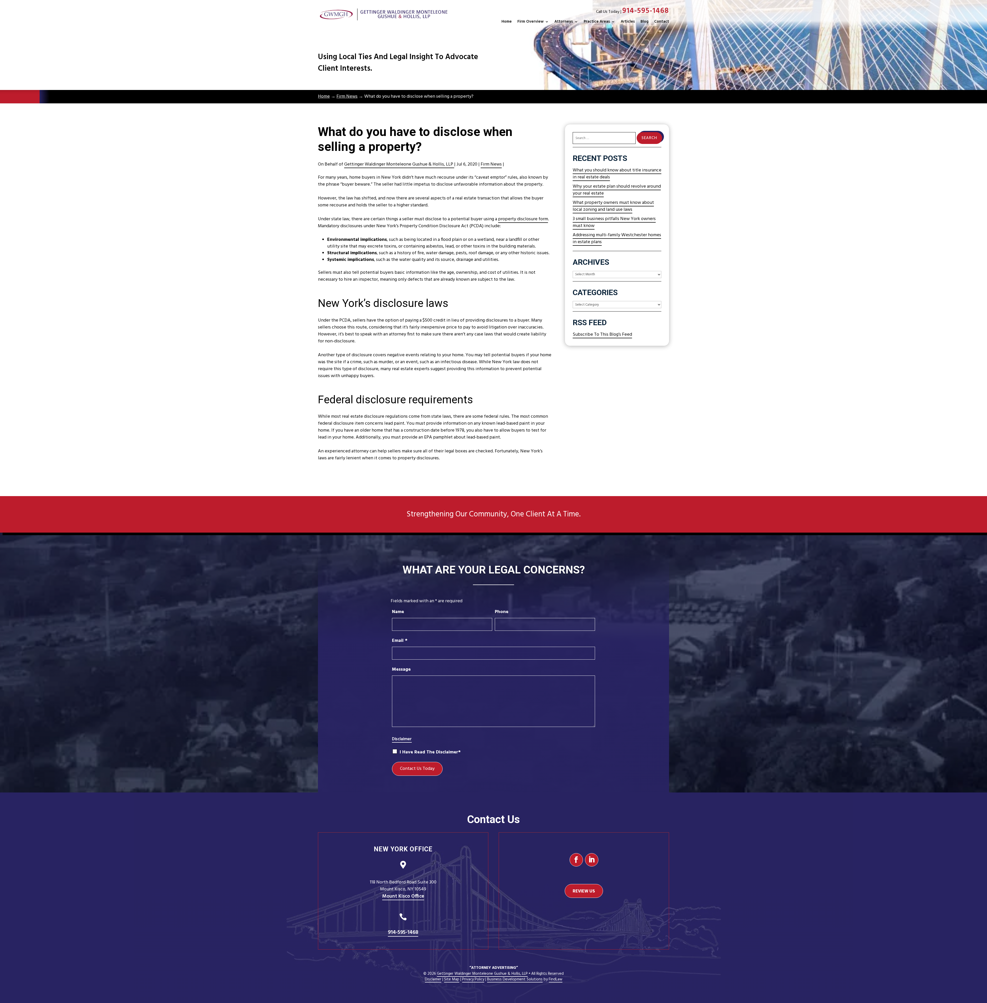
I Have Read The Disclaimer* (430, 752)
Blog (644, 21)
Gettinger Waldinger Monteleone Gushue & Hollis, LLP (399, 164)
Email (399, 640)
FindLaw (555, 979)
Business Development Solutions (515, 979)
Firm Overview (530, 21)
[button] (982, 966)
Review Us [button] (584, 891)
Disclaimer (402, 739)
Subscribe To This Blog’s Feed (602, 334)
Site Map (451, 979)
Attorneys (563, 21)
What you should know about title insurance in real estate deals (617, 174)
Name (398, 612)
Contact (661, 21)
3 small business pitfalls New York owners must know (614, 222)
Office (403, 896)
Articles (628, 21)
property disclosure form (523, 219)
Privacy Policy (473, 979)
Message (401, 669)
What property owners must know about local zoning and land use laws (613, 206)
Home (506, 21)
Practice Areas (597, 21)
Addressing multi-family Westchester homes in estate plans (617, 238)
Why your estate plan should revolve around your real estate (617, 190)
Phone (501, 612)
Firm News (491, 164)
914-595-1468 (645, 11)
